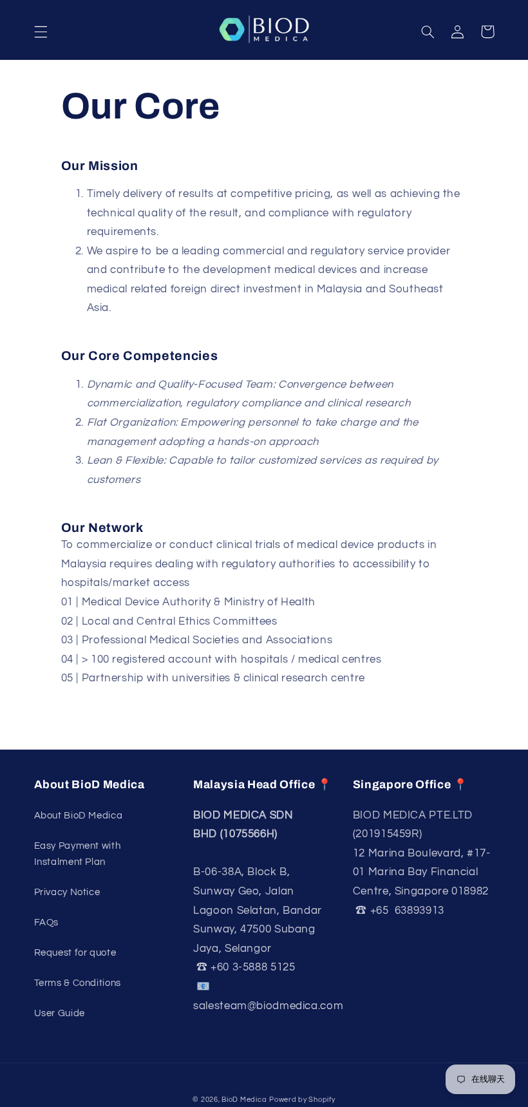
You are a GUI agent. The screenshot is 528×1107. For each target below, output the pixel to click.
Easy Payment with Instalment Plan (77, 854)
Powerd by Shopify (302, 1099)
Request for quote (75, 953)
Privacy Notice (67, 892)
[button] (40, 31)
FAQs (46, 922)
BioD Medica (244, 1099)
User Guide (59, 1013)
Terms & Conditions (77, 983)
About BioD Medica (78, 815)
